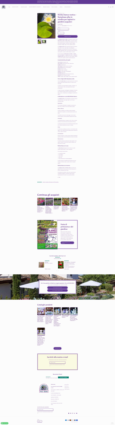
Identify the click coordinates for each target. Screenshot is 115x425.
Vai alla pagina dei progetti (57, 287)
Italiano (39, 421)
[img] (57, 257)
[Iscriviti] (64, 362)
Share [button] (59, 177)
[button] (15, 7)
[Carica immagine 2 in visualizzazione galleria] (44, 42)
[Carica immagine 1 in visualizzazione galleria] (40, 42)
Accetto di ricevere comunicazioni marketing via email (57, 364)
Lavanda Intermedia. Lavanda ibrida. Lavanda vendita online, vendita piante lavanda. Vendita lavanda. (48, 209)
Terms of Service (67, 389)
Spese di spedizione (64, 25)
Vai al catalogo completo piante (57, 290)
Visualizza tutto (57, 348)
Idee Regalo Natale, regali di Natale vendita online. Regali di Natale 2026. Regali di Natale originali (41, 319)
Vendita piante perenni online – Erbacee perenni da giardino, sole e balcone (65, 208)
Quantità (59, 31)
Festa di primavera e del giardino (66, 243)
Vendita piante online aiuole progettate (56, 207)
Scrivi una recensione (63, 377)
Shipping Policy (67, 387)
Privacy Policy (67, 384)
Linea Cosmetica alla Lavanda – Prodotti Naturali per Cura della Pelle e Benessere (74, 318)
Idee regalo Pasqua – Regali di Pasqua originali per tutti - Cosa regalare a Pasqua (73, 208)
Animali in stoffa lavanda (65, 317)
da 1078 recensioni (57, 258)
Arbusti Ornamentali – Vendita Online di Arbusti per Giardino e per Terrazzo (40, 209)
